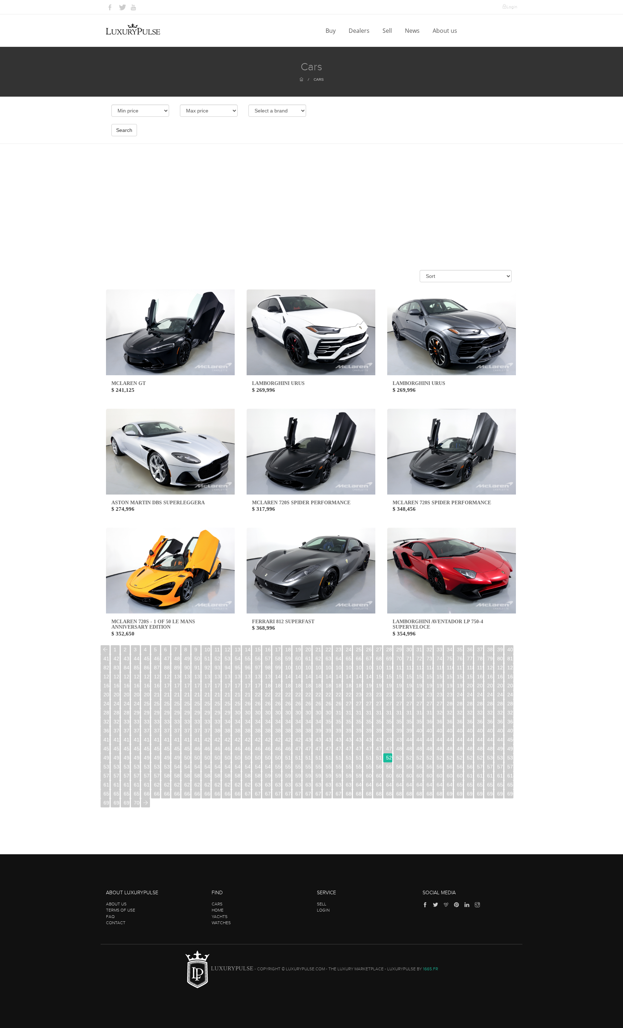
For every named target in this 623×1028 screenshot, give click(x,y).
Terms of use (120, 910)
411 (117, 740)
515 (339, 758)
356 (389, 722)
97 (258, 667)
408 (500, 731)
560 (379, 767)
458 (177, 749)
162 (500, 676)
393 (349, 731)
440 (409, 740)
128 (157, 676)
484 (440, 749)
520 (389, 758)
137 (248, 676)
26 (369, 649)
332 (147, 722)
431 (318, 740)
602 (389, 776)
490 (500, 749)
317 (409, 712)
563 (409, 767)
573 (510, 767)
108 (369, 667)
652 (480, 785)
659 (137, 794)
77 (470, 658)
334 (167, 722)
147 (349, 676)
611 (480, 776)
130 (177, 676)
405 (470, 731)
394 (359, 731)
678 (329, 794)
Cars (319, 79)
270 (349, 703)
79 (490, 658)
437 (379, 740)
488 (480, 749)
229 (349, 694)
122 (510, 667)
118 (470, 667)
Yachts (219, 916)
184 (308, 685)
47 (167, 658)
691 (460, 794)
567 (450, 767)
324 (480, 712)
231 (369, 694)
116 (450, 667)
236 (419, 694)
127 (147, 676)
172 (187, 685)
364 (470, 722)
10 (207, 649)
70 (399, 658)
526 (450, 758)
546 (238, 767)
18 (288, 649)
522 (409, 758)
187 (339, 685)
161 (490, 676)
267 (318, 703)
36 (470, 649)
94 (227, 667)
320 (440, 712)
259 (238, 703)
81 (510, 658)
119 (480, 667)
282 (470, 703)
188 (349, 685)
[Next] (145, 802)
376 (177, 731)
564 (419, 767)
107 (359, 667)
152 (399, 676)
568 (460, 767)
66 (359, 658)
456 (157, 749)
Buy (331, 31)
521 (399, 758)
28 (389, 649)
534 (117, 767)
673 (278, 794)
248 (127, 703)
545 (228, 767)
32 (429, 649)
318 (419, 712)
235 (409, 694)
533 (106, 767)
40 (510, 649)
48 (177, 658)
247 (117, 703)
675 (298, 794)
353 (359, 722)
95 (237, 667)
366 (490, 722)
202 (490, 685)
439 (399, 740)
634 (298, 785)
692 (470, 794)
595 (318, 776)
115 (440, 667)
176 (228, 685)
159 (470, 676)
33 (439, 649)
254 (187, 703)
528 (470, 758)
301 (248, 712)
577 (137, 776)
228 (339, 694)
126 (137, 676)
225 (308, 694)
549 (268, 767)
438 (389, 740)
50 (197, 658)
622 (177, 785)
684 (389, 794)
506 (248, 758)
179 (258, 685)
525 (440, 758)
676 (308, 794)
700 (137, 803)
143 (308, 676)
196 (430, 685)
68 (379, 658)
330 (127, 722)
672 (268, 794)
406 (480, 731)
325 (490, 712)
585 (218, 776)
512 (308, 758)
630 (258, 785)
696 (510, 794)
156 (440, 676)
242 (480, 694)
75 (449, 658)
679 (339, 794)
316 (399, 712)
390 (318, 731)
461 (207, 749)
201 (480, 685)
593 (298, 776)
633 (288, 785)
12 (227, 649)
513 (318, 758)
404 (460, 731)
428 (288, 740)
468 (278, 749)
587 (238, 776)
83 (116, 667)
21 (318, 649)
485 (450, 749)
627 (228, 785)
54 (237, 658)
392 (339, 731)
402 (440, 731)
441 (419, 740)
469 (288, 749)
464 (238, 749)
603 (399, 776)
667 (218, 794)
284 (490, 703)
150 (379, 676)
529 (480, 758)
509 (278, 758)
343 (258, 722)
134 (218, 676)
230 (359, 694)
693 (480, 794)
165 (117, 685)
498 (167, 758)
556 (339, 767)
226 (318, 694)
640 (359, 785)
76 (460, 658)
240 (460, 694)
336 (187, 722)
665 (197, 794)
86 (147, 667)
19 (298, 649)
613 (500, 776)
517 (359, 758)
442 (430, 740)
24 (349, 649)
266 (308, 703)
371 (127, 731)
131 (187, 676)
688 (430, 794)
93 (217, 667)
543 (207, 767)
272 (369, 703)
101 (298, 667)
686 (409, 794)
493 (117, 758)
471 (308, 749)
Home (218, 910)
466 (258, 749)
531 (500, 758)
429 (298, 740)
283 (480, 703)
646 (419, 785)
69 (389, 658)
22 (328, 649)
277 (419, 703)
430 (308, 740)
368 (510, 722)
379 (207, 731)
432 (329, 740)
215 (207, 694)
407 (490, 731)
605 (419, 776)
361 (440, 722)
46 (157, 658)
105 (339, 667)
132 (197, 676)
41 (106, 658)
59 (288, 658)
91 (197, 667)
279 (440, 703)
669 (238, 794)
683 (379, 794)
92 (207, 667)
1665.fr (430, 968)
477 (369, 749)
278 (430, 703)
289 (127, 712)
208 (137, 694)
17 (278, 649)
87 (157, 667)
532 (510, 758)
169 (157, 685)
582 (187, 776)
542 (197, 767)
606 (430, 776)
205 (106, 694)
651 (470, 785)
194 (409, 685)
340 (228, 722)
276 (409, 703)
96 (248, 667)
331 (137, 722)
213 (187, 694)
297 (207, 712)
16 (268, 649)
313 (369, 712)
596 (329, 776)
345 (278, 722)
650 (460, 785)
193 (399, 685)
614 (510, 776)
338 (207, 722)
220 (258, 694)
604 (409, 776)
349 (318, 722)
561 (389, 767)
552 (298, 767)
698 (117, 803)
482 (419, 749)
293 (167, 712)
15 (258, 649)
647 (430, 785)
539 (167, 767)
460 (197, 749)
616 (117, 785)
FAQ (110, 916)
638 (339, 785)
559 (369, 767)
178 (248, 685)
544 (218, 767)
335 (177, 722)
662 (167, 794)
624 (197, 785)
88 (167, 667)
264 (288, 703)
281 (460, 703)
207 (127, 694)
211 (167, 694)
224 (298, 694)
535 (127, 767)
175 (218, 685)
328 (106, 722)
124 (117, 676)
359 (419, 722)
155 (430, 676)
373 (147, 731)
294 (177, 712)
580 (167, 776)
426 (268, 740)
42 (116, 658)
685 (399, 794)
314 (379, 712)
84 (126, 667)
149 (369, 676)
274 (389, 703)
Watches (221, 922)
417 (177, 740)
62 (318, 658)
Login (512, 6)
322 (460, 712)
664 (187, 794)
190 (369, 685)
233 (389, 694)
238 (440, 694)
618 (137, 785)
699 (127, 803)
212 (177, 694)
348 (308, 722)
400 (419, 731)
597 (339, 776)
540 (177, 767)
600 (369, 776)
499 (177, 758)
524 (430, 758)
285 (500, 703)
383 (248, 731)
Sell (388, 31)
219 (248, 694)
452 (117, 749)
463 (228, 749)
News (413, 31)
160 (480, 676)
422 (228, 740)
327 (510, 712)
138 (258, 676)
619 (147, 785)
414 (147, 740)
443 (440, 740)
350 (329, 722)
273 (379, 703)
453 (127, 749)
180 (268, 685)
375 (167, 731)
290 (137, 712)
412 (127, 740)
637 (329, 785)
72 (419, 658)
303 (268, 712)
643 (389, 785)
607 (440, 776)
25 (359, 649)
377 (187, 731)
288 (117, 712)
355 (379, 722)
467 (268, 749)
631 (268, 785)
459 (187, 749)
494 (127, 758)
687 (419, 794)
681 (359, 794)
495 (137, 758)
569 (470, 767)
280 (450, 703)
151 (389, 676)
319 (430, 712)
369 (106, 731)
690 (450, 794)
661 (157, 794)
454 (137, 749)
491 (510, 749)
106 (349, 667)
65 (349, 658)
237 (430, 694)
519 (379, 758)
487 (470, 749)
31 (419, 649)
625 (207, 785)
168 (147, 685)
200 (470, 685)
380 (218, 731)
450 (510, 740)
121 (500, 667)
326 (500, 712)
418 (187, 740)
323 (470, 712)
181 (278, 685)
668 (228, 794)
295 (187, 712)
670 (248, 794)
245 (510, 694)
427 (278, 740)
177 (238, 685)
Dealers (360, 31)
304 (278, 712)
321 (450, 712)
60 (298, 658)
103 (318, 667)
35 (460, 649)
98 (268, 667)
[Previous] (105, 649)
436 (369, 740)
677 (318, 794)
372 (137, 731)
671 (258, 794)
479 (389, 749)
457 (167, 749)
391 (329, 731)
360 (430, 722)
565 (430, 767)
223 (288, 694)
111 (399, 667)
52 (217, 658)
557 (349, 767)
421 (218, 740)
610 (470, 776)
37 (480, 649)
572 (500, 767)
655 (510, 785)
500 (187, 758)
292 (157, 712)
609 (460, 776)
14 (248, 649)
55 (248, 658)
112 (409, 667)
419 (197, 740)
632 (278, 785)
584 (207, 776)
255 (197, 703)
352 (349, 722)
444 (450, 740)
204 (510, 685)
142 (298, 676)
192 (389, 685)
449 (500, 740)
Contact (115, 922)
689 (440, 794)
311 (349, 712)
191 (379, 685)
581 (177, 776)
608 (450, 776)
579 (157, 776)
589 (258, 776)
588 (248, 776)
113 (419, 667)
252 (167, 703)
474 (339, 749)
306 (298, 712)
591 (278, 776)
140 (278, 676)
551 (288, 767)
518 (369, 758)
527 (460, 758)
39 (500, 649)
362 (450, 722)
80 (500, 658)
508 (268, 758)
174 (207, 685)
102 (308, 667)
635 (308, 785)
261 (258, 703)
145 (329, 676)
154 (419, 676)
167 (137, 685)
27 (379, 649)
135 (228, 676)
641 (369, 785)
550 (278, 767)
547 (248, 767)
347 (298, 722)
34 (449, 649)
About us (446, 31)
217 (228, 694)
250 (147, 703)
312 (359, 712)
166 (127, 685)
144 (318, 676)
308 (318, 712)
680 (349, 794)
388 (298, 731)
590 (268, 776)
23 (338, 649)
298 (218, 712)
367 (500, 722)
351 (339, 722)
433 (339, 740)
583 (197, 776)
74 (439, 658)
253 (177, 703)
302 (258, 712)
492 (106, 758)
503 (218, 758)
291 (147, 712)
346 (288, 722)
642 (379, 785)
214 (197, 694)
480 (399, 749)
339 (218, 722)
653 (490, 785)
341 (238, 722)
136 (238, 676)
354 (369, 722)
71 (409, 658)
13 (237, 649)
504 (228, 758)
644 (399, 785)
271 (359, 703)
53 (227, 658)
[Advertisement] (311, 197)
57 (268, 658)
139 (268, 676)
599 (359, 776)
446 (470, 740)
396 (379, 731)
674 (288, 794)
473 (329, 749)
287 (106, 712)
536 (137, 767)
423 (238, 740)
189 (359, 685)
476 (359, 749)
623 (187, 785)
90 (187, 667)
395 (369, 731)
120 (490, 667)
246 (106, 703)
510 (288, 758)
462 (218, 749)
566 (440, 767)
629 (248, 785)
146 (339, 676)
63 (328, 658)
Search (124, 130)
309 (329, 712)
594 (308, 776)
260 (248, 703)
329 (117, 722)
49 (187, 658)
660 (147, 794)
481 (409, 749)
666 (207, 794)
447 (480, 740)
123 (106, 676)
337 (197, 722)
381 (228, 731)
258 (228, 703)
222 (278, 694)
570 (480, 767)
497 (157, 758)
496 (147, 758)
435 (359, 740)
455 (147, 749)
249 (137, 703)
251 (157, 703)
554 (318, 767)
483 (430, 749)
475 (349, 749)
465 (248, 749)
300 (238, 712)
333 (157, 722)
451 (106, 749)
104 (329, 667)
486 (460, 749)
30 (409, 649)
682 (369, 794)
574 (106, 776)
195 (419, 685)
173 (197, 685)
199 (460, 685)
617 (127, 785)
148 (359, 676)
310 (339, 712)
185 (318, 685)
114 (430, 667)
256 (207, 703)
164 (106, 685)
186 (329, 685)
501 (197, 758)
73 (429, 658)
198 (450, 685)
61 (308, 658)
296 (197, 712)
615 (106, 785)
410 (106, 740)
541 (187, 767)
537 (147, 767)
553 (308, 767)
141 (288, 676)
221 (268, 694)
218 (238, 694)
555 (329, 767)
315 (389, 712)
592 (288, 776)
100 (288, 667)
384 (258, 731)
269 (339, 703)
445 (460, 740)
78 (480, 658)
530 (490, 758)
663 (177, 794)
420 (207, 740)
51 (207, 658)
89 (177, 667)
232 (379, 694)
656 (106, 794)
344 (268, 722)
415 (157, 740)
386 (278, 731)
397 (389, 731)
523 (419, 758)
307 (308, 712)
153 (409, 676)
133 (207, 676)
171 (177, 685)
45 (147, 658)
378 (197, 731)
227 (329, 694)
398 (399, 731)
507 (258, 758)
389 (308, 731)
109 (379, 667)
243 (490, 694)
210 (157, 694)
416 (167, 740)
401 (430, 731)
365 (480, 722)
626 (218, 785)
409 (510, 731)
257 (218, 703)
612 (490, 776)
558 (359, 767)
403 (450, 731)
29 (399, 649)
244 (500, 694)
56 (258, 658)
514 (329, 758)
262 (268, 703)
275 (399, 703)
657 (117, 794)
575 (117, 776)
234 (399, 694)
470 (298, 749)
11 (217, 649)
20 (308, 649)
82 (106, 667)
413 (137, 740)
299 (228, 712)
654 (500, 785)
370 (117, 731)
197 (440, 685)
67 (369, 658)
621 (167, 785)
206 (117, 694)
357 (399, 722)
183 (298, 685)
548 (258, 767)
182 (288, 685)
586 (228, 776)
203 (500, 685)
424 (248, 740)
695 (500, 794)
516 (349, 758)
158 (460, 676)
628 (238, 785)
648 (440, 785)
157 (450, 676)
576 (127, 776)
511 (298, 758)
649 (450, 785)
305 (288, 712)
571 (490, 767)
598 (349, 776)
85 (137, 667)
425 (258, 740)
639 (349, 785)
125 (127, 676)
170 (167, 685)
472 (318, 749)
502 (207, 758)
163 (510, 676)
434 (349, 740)
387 (288, 731)
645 (409, 785)
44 (137, 658)
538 (157, 767)
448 (490, 740)
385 (268, 731)
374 (157, 731)
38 (490, 649)
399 (409, 731)
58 (278, 658)
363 (460, 722)
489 (490, 749)
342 (248, 722)
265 (298, 703)
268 (329, 703)
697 (106, 803)
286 (510, 703)
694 (490, 794)
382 (238, 731)
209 (147, 694)
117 (460, 667)
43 (126, 658)
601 (379, 776)
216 (218, 694)
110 (389, 667)
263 (278, 703)
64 (338, 658)
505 (238, 758)
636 (318, 785)
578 (147, 776)
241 (470, 694)
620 (157, 785)
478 (379, 749)
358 (409, 722)
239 (450, 694)
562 (399, 767)
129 (167, 676)
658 (127, 794)
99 (278, 667)
